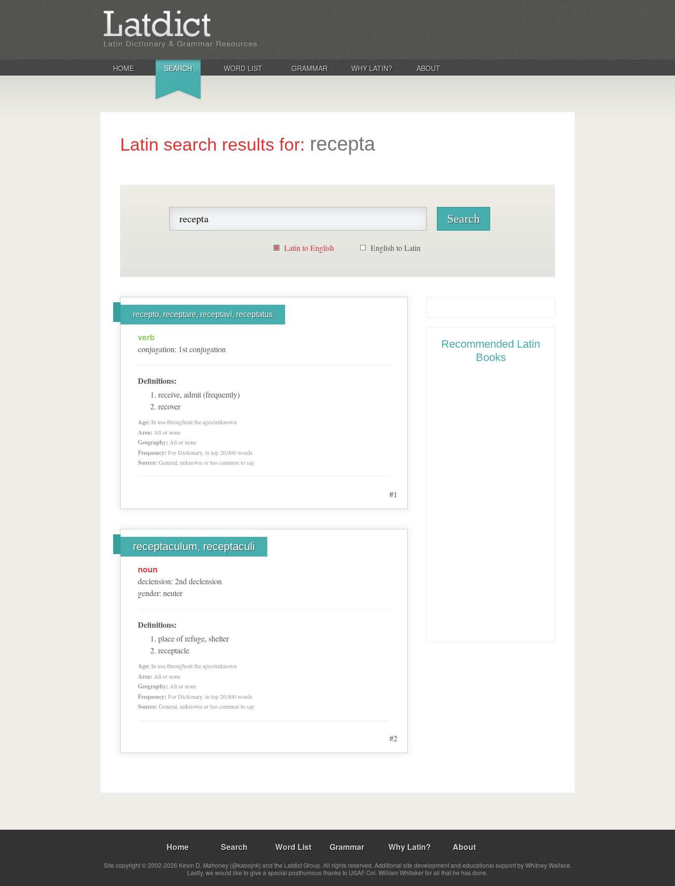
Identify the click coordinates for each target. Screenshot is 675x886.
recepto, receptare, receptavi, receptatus (203, 314)
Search (178, 68)
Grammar (310, 68)
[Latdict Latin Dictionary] (230, 29)
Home (123, 68)
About (428, 68)
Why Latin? (371, 68)
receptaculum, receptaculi (194, 546)
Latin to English (309, 247)
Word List (243, 68)
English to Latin (396, 247)
